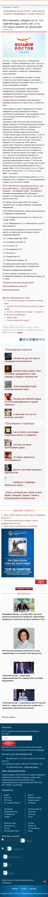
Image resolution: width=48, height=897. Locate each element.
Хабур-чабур (12, 317)
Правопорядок (33, 800)
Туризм (7, 817)
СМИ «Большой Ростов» (14, 771)
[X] (20, 339)
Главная (15, 889)
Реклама (33, 889)
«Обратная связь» (31, 767)
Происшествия (10, 823)
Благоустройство (35, 809)
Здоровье (32, 812)
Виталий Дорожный (11, 290)
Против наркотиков (11, 831)
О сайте (24, 889)
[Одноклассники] (27, 339)
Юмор (30, 831)
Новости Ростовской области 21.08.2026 (20, 526)
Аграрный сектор (10, 812)
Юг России (8, 800)
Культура (31, 814)
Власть (15, 7)
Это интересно (34, 828)
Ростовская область (12, 803)
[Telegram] (43, 339)
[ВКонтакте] (24, 339)
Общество (32, 826)
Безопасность (9, 826)
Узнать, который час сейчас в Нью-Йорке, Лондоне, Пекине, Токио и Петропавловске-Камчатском (23, 495)
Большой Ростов (40, 893)
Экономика (8, 809)
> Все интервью (8, 717)
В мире (6, 795)
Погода (31, 823)
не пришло (40, 750)
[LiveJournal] (33, 339)
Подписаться (8, 743)
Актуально (7, 7)
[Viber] (37, 339)
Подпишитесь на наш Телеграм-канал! (18, 282)
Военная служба (34, 798)
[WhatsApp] (40, 339)
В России (7, 798)
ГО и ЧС (7, 828)
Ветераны (32, 803)
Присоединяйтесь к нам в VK (15, 286)
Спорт (30, 817)
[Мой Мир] (30, 339)
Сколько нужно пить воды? (18, 320)
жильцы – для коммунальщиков (25, 188)
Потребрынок (9, 814)
